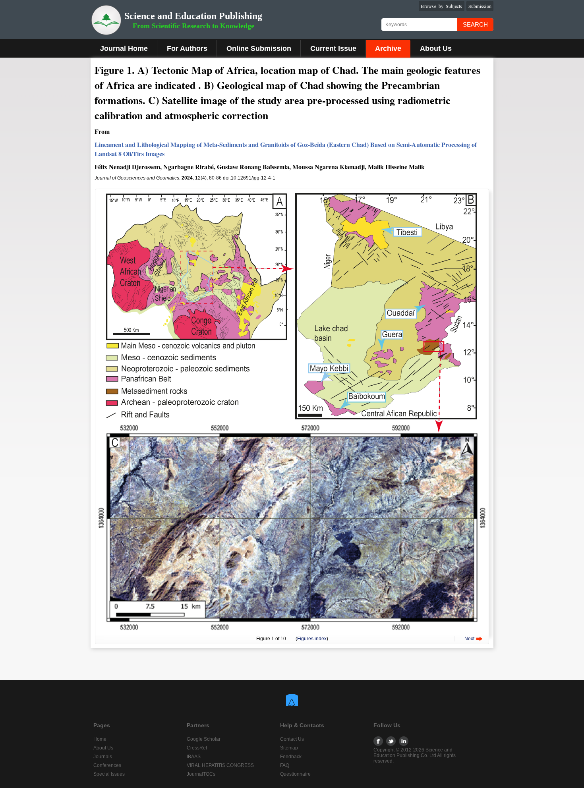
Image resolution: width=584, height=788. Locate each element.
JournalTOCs (201, 774)
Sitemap (289, 748)
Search (475, 24)
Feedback (291, 756)
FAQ (284, 765)
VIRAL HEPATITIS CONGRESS (220, 765)
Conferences (107, 765)
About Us (436, 48)
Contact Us (292, 739)
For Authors (187, 48)
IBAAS (194, 756)
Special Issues (109, 774)
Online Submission (258, 48)
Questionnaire (295, 774)
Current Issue (333, 48)
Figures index (312, 638)
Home (99, 739)
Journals (102, 756)
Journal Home (124, 48)
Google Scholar (203, 739)
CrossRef (197, 748)
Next (469, 638)
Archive (388, 48)
